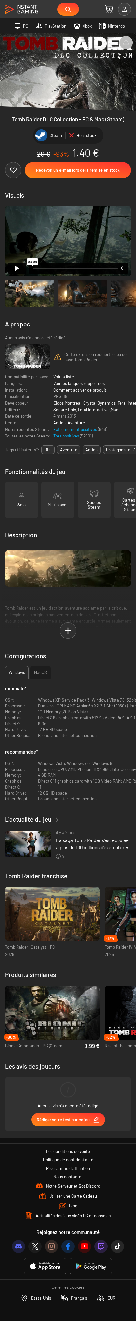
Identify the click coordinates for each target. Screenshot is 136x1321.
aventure (68, 449)
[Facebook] (68, 1246)
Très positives (66, 435)
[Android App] (91, 1266)
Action (59, 422)
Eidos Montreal (67, 403)
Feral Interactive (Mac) (98, 409)
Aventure (76, 422)
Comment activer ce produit (79, 389)
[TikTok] (117, 1246)
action (91, 449)
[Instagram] (51, 1246)
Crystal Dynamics (99, 403)
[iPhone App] (45, 1266)
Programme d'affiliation (68, 1168)
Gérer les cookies (68, 1287)
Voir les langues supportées (79, 383)
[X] (35, 1246)
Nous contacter (68, 1176)
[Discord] (18, 1246)
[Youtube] (84, 1246)
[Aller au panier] (109, 9)
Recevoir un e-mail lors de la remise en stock (78, 170)
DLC (48, 449)
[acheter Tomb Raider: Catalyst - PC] (52, 914)
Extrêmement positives (75, 429)
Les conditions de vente (68, 1151)
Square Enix (64, 409)
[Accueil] (21, 9)
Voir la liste (63, 376)
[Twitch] (101, 1246)
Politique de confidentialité (68, 1159)
